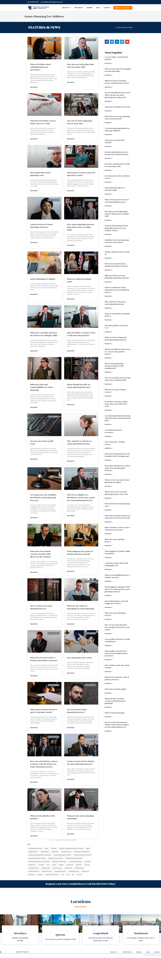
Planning (79, 865)
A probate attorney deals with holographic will (116, 564)
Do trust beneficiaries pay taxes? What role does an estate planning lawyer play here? (117, 95)
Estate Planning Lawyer (60, 861)
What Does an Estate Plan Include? (115, 141)
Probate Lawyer (79, 868)
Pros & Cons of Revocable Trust (41, 442)
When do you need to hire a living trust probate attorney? (43, 659)
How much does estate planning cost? (40, 174)
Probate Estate (57, 868)
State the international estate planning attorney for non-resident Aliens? (116, 228)
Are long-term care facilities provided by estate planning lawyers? (43, 497)
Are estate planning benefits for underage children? (117, 129)
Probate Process (74, 871)
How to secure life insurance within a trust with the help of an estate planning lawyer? (117, 724)
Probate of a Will (47, 871)
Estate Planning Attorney (81, 851)
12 (75, 840)
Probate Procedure (60, 871)
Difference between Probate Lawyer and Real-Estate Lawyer (117, 82)
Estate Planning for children (37, 858)
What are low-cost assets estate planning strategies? (117, 481)
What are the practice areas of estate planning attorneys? (117, 201)
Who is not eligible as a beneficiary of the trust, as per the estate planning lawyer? (81, 497)
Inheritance (32, 865)
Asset (46, 848)
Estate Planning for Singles (42, 279)
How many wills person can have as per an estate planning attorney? (118, 468)
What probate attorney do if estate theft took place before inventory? (116, 653)
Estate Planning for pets (55, 858)
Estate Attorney (33, 851)
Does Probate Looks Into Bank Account (117, 666)
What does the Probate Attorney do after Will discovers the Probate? (40, 554)
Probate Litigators (34, 871)
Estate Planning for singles (74, 858)
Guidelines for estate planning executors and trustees (117, 241)
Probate (87, 865)
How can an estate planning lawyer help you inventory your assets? (117, 627)
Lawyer (54, 865)
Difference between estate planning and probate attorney (117, 277)
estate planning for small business (39, 861)
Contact (107, 8)
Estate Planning (66, 851)
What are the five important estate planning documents (116, 338)
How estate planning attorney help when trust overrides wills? (80, 227)
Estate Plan (55, 851)
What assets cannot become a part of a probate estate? (43, 711)
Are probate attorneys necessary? (113, 431)
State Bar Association (52, 874)
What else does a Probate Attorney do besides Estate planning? (115, 701)
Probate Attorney (34, 868)
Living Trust (70, 865)
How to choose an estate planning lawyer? (41, 607)
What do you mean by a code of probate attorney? (117, 678)
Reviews (89, 8)
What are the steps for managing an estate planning (80, 607)
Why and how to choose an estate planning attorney (79, 442)
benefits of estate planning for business (71, 848)
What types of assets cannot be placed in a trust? (81, 174)
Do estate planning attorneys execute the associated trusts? (116, 153)
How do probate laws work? (79, 657)
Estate (88, 848)
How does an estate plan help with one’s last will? (80, 66)
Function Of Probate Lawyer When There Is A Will (43, 122)
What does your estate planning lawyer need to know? (117, 117)
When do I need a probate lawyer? (115, 540)
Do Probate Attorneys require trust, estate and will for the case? (116, 404)
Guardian (87, 861)
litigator (61, 865)
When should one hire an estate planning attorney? (79, 386)
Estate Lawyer (45, 851)
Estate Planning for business (82, 855)
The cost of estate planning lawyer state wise (79, 122)
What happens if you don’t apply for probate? (117, 552)
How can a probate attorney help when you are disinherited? (117, 379)
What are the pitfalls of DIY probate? (42, 817)
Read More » (34, 87)
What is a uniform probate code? (79, 280)
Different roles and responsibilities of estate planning (41, 387)
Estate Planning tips (75, 861)
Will (73, 874)
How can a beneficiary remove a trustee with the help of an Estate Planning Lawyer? (44, 764)
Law (48, 865)
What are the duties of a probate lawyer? (117, 315)
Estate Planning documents (62, 855)
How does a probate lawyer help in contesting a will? (117, 165)
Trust (67, 874)
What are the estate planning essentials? (80, 817)
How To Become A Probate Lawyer (115, 443)
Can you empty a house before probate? (116, 58)
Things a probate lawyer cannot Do (117, 253)
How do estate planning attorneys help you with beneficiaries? (114, 366)
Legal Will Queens (22, 952)
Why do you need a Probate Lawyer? (115, 391)
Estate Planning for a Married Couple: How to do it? (116, 602)
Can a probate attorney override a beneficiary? (117, 640)
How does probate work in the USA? (116, 326)
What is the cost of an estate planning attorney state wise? (116, 493)
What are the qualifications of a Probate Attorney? (117, 576)
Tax (62, 874)
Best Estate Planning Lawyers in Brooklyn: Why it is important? (117, 455)
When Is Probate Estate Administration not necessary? (40, 67)
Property (40, 874)
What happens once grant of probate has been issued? (80, 553)
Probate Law (68, 868)
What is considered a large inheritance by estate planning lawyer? (117, 289)
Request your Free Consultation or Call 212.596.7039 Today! (80, 884)
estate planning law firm (39, 8)
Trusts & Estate (41, 7)
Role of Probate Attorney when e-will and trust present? (81, 334)
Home (114, 27)
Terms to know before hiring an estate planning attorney (80, 762)
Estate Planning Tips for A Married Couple (115, 189)
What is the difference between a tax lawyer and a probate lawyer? (118, 351)
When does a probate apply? (116, 689)
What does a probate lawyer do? (117, 107)
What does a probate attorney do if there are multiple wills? (43, 334)
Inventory (41, 865)
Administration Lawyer (35, 848)
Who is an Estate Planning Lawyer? (115, 614)
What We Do (78, 8)
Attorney (53, 848)
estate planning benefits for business (40, 855)
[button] (107, 42)
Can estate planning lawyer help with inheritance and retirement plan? (118, 418)
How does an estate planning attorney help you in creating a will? (117, 213)
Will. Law (79, 874)
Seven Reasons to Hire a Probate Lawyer (117, 177)
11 (72, 840)
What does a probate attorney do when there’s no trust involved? (117, 517)
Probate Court (46, 868)
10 (70, 840)
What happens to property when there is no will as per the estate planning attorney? (117, 589)
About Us (65, 8)
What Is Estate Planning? (114, 713)
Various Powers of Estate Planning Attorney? (41, 226)
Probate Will (85, 871)
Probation (32, 874)
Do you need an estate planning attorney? (77, 711)
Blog (98, 8)
